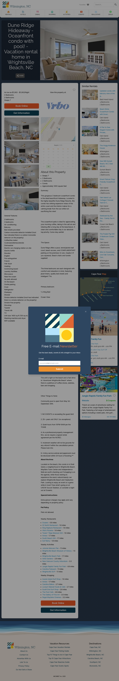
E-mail (41, 359)
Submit (59, 369)
